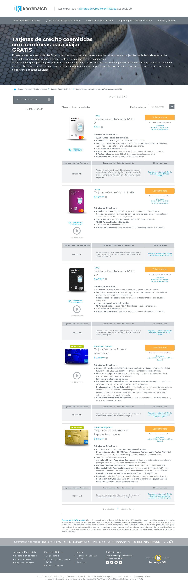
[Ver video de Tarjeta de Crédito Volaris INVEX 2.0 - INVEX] (76, 311)
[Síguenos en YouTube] (116, 562)
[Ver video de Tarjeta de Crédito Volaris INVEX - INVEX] (76, 232)
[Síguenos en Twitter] (112, 562)
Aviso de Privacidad (23, 559)
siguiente (126, 509)
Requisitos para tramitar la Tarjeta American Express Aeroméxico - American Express (160, 415)
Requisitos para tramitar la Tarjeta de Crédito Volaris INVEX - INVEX (160, 254)
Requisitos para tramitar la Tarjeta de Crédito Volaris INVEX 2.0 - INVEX (160, 333)
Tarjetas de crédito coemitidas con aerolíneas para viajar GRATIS (99, 89)
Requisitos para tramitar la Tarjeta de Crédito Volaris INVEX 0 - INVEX (160, 174)
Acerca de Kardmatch (24, 552)
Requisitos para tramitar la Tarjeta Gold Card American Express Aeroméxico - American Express (160, 496)
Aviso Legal (82, 562)
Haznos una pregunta (55, 565)
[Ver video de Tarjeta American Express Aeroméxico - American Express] (76, 377)
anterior (109, 509)
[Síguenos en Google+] (120, 562)
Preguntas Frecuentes (24, 563)
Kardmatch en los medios (26, 556)
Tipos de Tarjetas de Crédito (61, 89)
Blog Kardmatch (52, 556)
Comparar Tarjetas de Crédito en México (32, 89)
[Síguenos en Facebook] (107, 562)
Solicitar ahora (160, 117)
